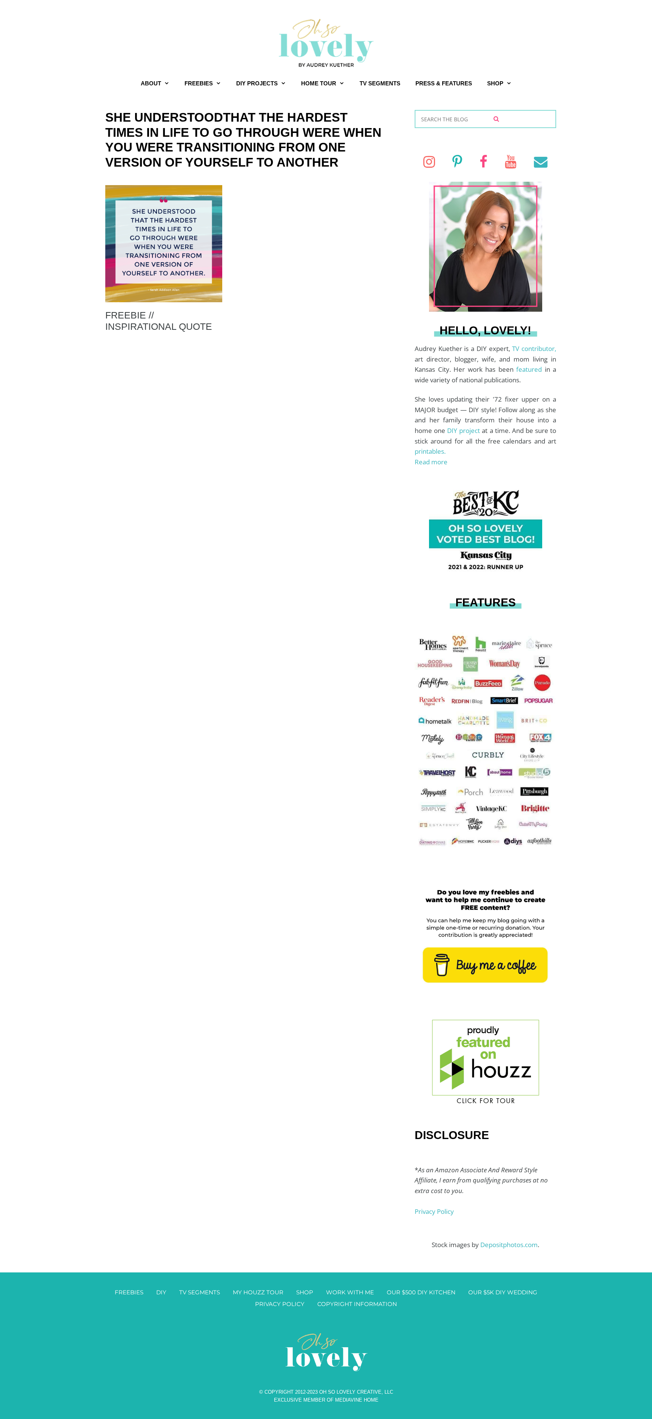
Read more (431, 462)
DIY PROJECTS (257, 83)
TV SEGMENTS (380, 83)
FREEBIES (199, 83)
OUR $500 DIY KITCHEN (421, 1292)
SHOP (495, 83)
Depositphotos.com (509, 1244)
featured (530, 369)
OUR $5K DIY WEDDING (502, 1292)
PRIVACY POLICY (279, 1304)
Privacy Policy (434, 1211)
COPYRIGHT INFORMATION (357, 1304)
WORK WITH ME (350, 1292)
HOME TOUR (318, 83)
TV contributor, (534, 348)
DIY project (464, 430)
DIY (161, 1292)
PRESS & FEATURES (443, 83)
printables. (430, 451)
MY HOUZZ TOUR (258, 1292)
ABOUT (151, 83)
